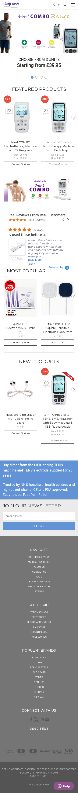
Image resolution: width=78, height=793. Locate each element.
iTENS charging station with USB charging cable (20, 418)
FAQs (39, 576)
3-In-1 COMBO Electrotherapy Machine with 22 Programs (20, 146)
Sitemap (39, 591)
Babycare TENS (39, 667)
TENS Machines (39, 612)
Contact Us (39, 572)
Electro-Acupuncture (39, 622)
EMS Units (39, 627)
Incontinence (39, 632)
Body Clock (39, 657)
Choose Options (20, 164)
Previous (4, 117)
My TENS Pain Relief (39, 562)
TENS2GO (39, 692)
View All (39, 697)
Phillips (39, 687)
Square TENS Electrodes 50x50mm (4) (20, 328)
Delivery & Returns (39, 581)
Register (45, 586)
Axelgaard (39, 672)
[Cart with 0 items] (65, 4)
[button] (63, 219)
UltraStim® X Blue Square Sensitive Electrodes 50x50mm (58, 328)
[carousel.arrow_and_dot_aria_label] (36, 77)
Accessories (39, 637)
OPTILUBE (39, 682)
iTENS (39, 662)
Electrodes (39, 617)
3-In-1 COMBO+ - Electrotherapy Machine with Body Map (57, 146)
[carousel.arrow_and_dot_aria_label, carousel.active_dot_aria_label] (32, 77)
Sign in (31, 586)
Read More (66, 256)
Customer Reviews (39, 557)
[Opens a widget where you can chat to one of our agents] (63, 786)
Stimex (39, 677)
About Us (39, 567)
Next (73, 117)
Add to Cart (58, 342)
